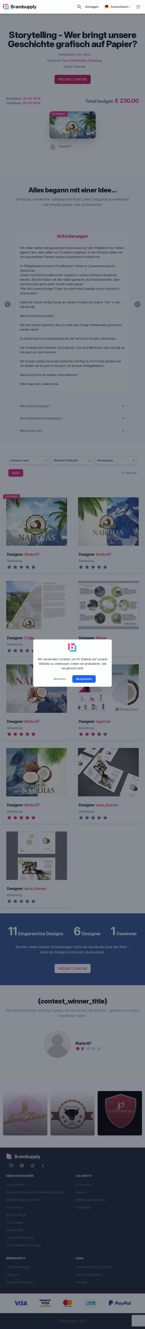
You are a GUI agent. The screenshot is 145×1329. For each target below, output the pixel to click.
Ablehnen (59, 678)
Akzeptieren (84, 678)
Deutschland (119, 6)
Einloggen (92, 6)
